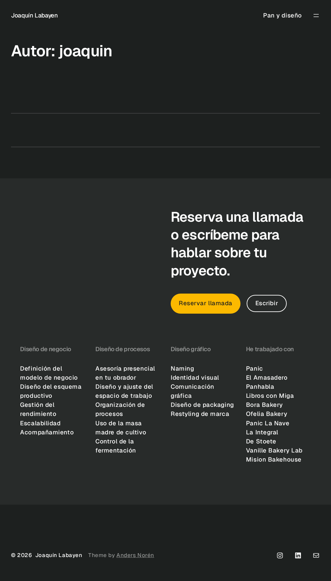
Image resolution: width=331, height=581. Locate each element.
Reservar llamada (205, 303)
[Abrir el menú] (316, 15)
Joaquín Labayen (34, 15)
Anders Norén (135, 555)
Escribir (266, 303)
